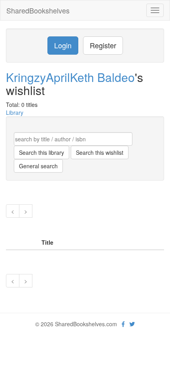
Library (14, 112)
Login (63, 45)
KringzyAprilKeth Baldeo (70, 77)
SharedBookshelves (38, 10)
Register (103, 45)
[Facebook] (123, 324)
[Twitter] (132, 324)
